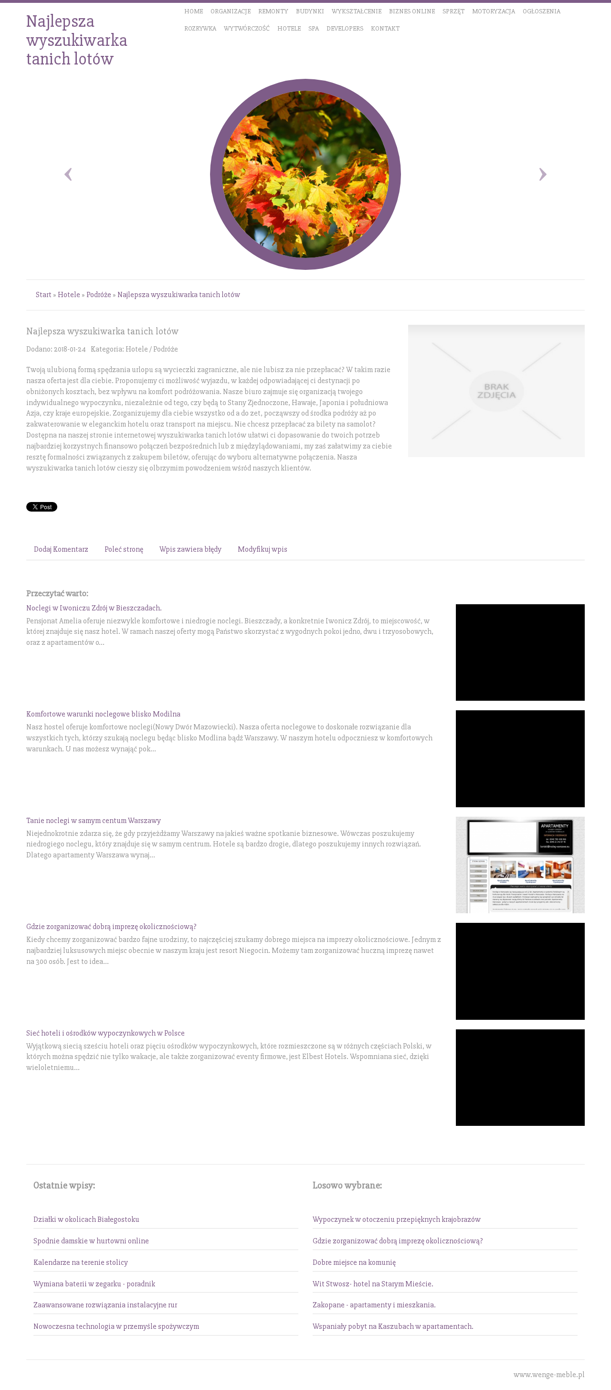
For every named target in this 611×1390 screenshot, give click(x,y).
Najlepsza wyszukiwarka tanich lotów (178, 294)
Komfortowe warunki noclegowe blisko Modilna (103, 714)
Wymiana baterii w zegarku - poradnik (94, 1284)
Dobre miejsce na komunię (354, 1262)
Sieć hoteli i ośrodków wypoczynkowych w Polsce (105, 1033)
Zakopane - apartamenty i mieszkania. (374, 1305)
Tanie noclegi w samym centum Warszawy (93, 820)
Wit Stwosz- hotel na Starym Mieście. (373, 1284)
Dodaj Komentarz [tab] (61, 549)
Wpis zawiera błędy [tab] (190, 549)
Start (44, 294)
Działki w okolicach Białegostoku (86, 1219)
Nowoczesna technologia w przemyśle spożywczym (116, 1326)
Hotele (69, 294)
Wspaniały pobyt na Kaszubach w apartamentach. (393, 1326)
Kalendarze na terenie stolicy (80, 1262)
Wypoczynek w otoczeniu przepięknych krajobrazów (397, 1219)
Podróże (98, 294)
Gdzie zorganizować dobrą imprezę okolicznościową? (111, 926)
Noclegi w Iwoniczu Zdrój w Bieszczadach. (94, 608)
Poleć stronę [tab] (124, 549)
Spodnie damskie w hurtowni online (91, 1241)
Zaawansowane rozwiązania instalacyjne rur (105, 1305)
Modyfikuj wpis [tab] (262, 549)
